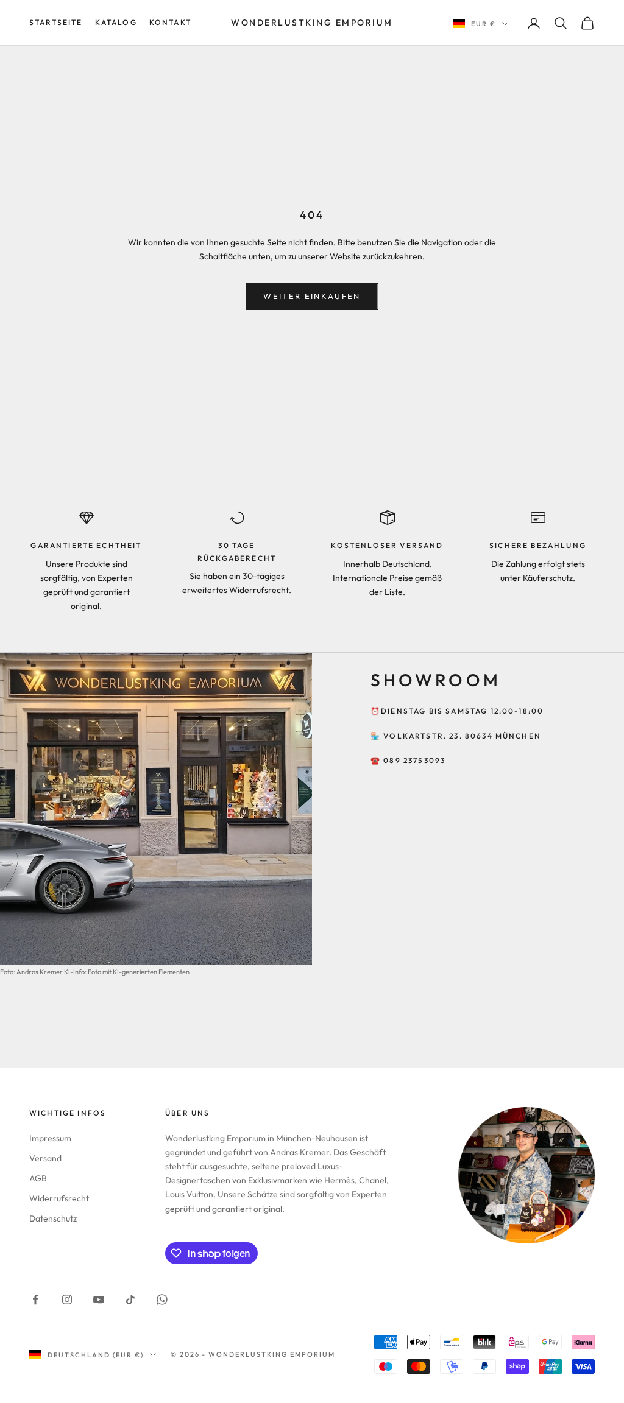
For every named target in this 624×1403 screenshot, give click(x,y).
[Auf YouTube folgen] (99, 1299)
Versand (45, 1158)
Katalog (116, 22)
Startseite (56, 22)
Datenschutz (53, 1218)
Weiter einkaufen (311, 296)
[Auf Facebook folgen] (35, 1299)
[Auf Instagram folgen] (67, 1299)
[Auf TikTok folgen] (130, 1299)
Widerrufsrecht (59, 1198)
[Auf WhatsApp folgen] (162, 1299)
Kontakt (170, 22)
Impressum (50, 1138)
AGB (38, 1178)
